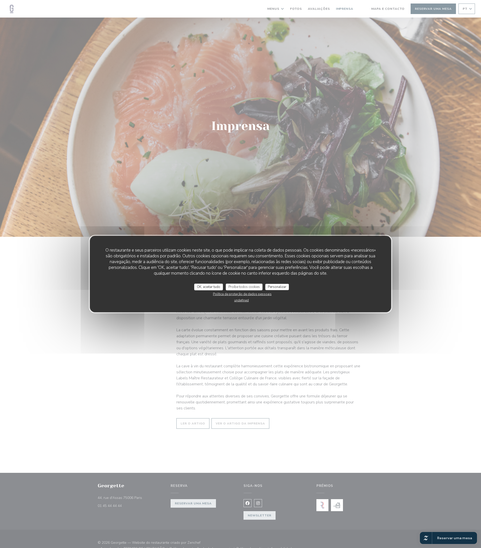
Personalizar (277, 286)
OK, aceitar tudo (208, 286)
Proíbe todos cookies (244, 286)
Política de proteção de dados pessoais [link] (242, 294)
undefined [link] (241, 300)
